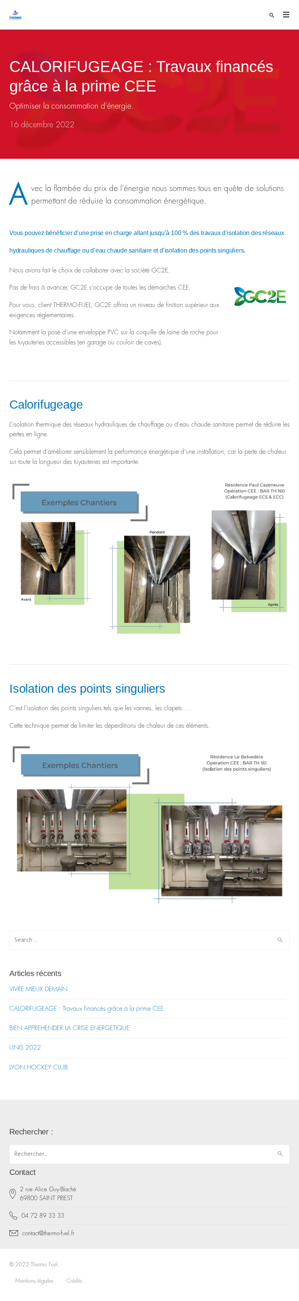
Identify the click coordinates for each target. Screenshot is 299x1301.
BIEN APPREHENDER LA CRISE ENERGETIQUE (69, 1028)
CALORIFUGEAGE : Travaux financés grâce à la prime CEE (86, 1009)
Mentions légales (34, 1280)
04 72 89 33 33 (42, 1216)
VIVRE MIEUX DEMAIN (38, 989)
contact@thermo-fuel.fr (48, 1233)
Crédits (74, 1280)
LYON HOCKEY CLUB (38, 1067)
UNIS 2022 (25, 1048)
